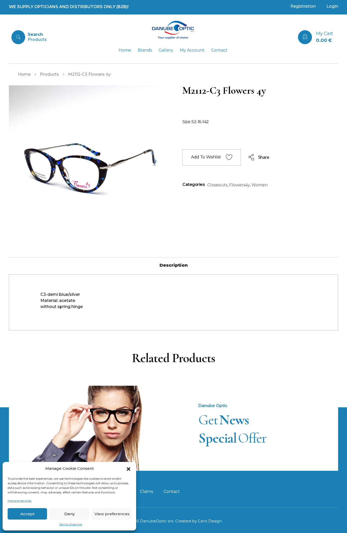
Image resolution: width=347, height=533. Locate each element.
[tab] (173, 265)
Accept (27, 513)
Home (24, 74)
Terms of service (70, 524)
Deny (69, 513)
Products (49, 74)
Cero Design (210, 521)
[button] (128, 468)
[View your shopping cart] (305, 37)
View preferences (112, 513)
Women (259, 185)
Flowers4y (239, 185)
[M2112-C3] (87, 163)
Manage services (19, 501)
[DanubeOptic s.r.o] (173, 30)
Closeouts (217, 185)
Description (174, 265)
